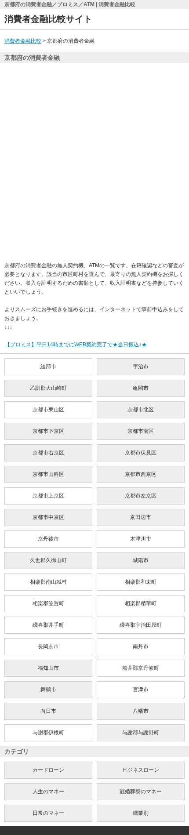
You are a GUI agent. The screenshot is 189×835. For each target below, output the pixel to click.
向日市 (48, 711)
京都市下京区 (48, 431)
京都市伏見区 (140, 453)
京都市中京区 (48, 517)
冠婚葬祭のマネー (141, 791)
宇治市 (141, 366)
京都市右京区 (48, 453)
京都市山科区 (48, 474)
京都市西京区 (140, 474)
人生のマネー (48, 791)
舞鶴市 (48, 689)
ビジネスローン (140, 770)
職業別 (141, 813)
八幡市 (141, 711)
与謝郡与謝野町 (140, 733)
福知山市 (48, 668)
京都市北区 (140, 410)
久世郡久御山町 (48, 560)
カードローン (48, 770)
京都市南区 (140, 431)
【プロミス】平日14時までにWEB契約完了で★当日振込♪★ (76, 344)
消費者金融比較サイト (48, 19)
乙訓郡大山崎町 (48, 388)
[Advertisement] (94, 162)
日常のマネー (48, 813)
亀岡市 (141, 388)
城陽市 (141, 560)
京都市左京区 (140, 496)
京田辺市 (140, 517)
